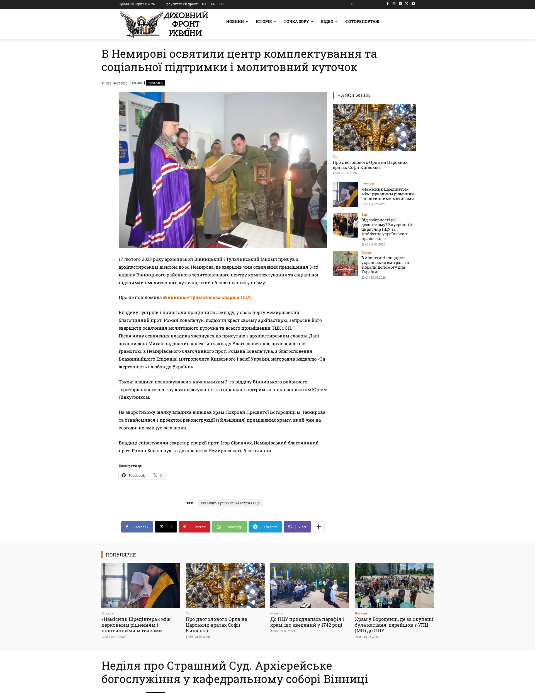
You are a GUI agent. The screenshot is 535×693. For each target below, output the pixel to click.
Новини (156, 82)
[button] (353, 5)
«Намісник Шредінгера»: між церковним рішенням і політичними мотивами (388, 193)
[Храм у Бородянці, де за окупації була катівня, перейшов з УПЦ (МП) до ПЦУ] (394, 585)
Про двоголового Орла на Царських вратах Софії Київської (370, 164)
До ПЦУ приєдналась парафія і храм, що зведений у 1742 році (307, 622)
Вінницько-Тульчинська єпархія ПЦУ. (208, 297)
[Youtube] (413, 4)
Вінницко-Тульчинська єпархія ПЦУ (230, 503)
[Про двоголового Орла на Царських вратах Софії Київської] (374, 127)
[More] (319, 526)
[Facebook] (388, 4)
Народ (366, 252)
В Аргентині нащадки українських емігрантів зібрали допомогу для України (385, 264)
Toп (336, 156)
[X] (406, 4)
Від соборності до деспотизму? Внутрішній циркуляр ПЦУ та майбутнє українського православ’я (386, 229)
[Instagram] (394, 4)
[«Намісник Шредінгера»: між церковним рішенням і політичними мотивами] (345, 194)
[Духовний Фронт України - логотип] (164, 24)
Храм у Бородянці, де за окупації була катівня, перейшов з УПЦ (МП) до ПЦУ (394, 625)
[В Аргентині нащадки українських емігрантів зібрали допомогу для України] (345, 263)
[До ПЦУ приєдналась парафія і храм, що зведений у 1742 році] (309, 585)
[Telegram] (400, 4)
